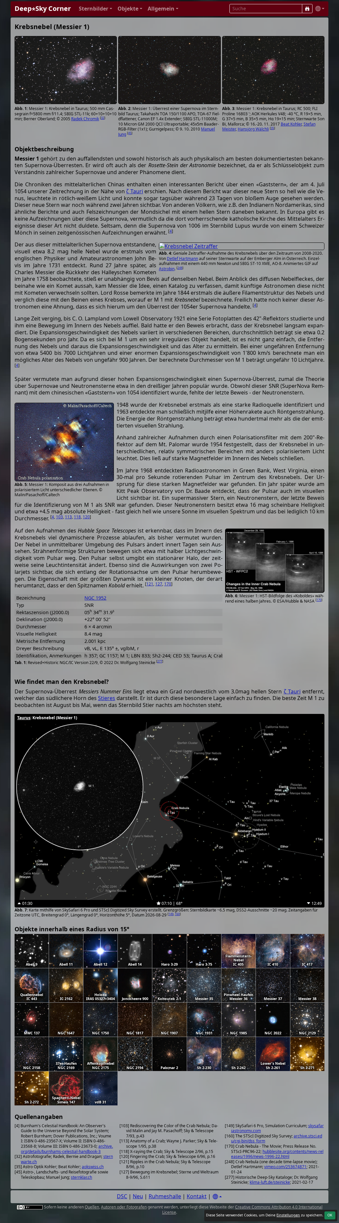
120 (86, 517)
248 (179, 268)
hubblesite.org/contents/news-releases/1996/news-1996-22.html (277, 1154)
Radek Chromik (85, 119)
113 (68, 517)
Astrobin (166, 269)
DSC (122, 1196)
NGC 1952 (95, 598)
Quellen (92, 1207)
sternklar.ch (81, 1177)
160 (177, 914)
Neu (138, 1196)
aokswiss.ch (93, 1166)
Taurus (23, 718)
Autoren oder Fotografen (124, 1207)
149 (171, 914)
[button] (95, 9)
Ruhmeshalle (165, 1196)
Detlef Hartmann (182, 258)
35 (272, 128)
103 (59, 517)
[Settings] (217, 1197)
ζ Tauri (134, 191)
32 (102, 118)
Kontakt (197, 1196)
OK (329, 1215)
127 (158, 584)
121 (149, 584)
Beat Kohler (291, 124)
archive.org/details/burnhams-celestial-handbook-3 (67, 1148)
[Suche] (307, 8)
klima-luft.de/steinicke (270, 1182)
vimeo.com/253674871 (285, 1166)
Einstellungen (288, 1215)
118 (77, 517)
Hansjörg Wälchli (253, 129)
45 (129, 133)
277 (159, 661)
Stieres (106, 698)
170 (318, 600)
